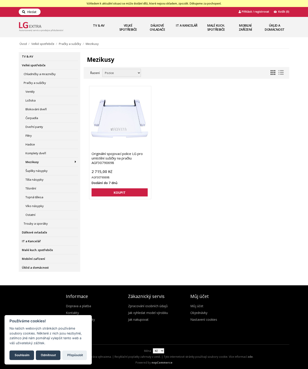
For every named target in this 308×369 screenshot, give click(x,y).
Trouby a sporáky (36, 223)
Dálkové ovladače (157, 27)
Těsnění (30, 188)
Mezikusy (32, 162)
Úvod (23, 44)
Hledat (31, 12)
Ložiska (30, 100)
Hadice (30, 144)
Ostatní (30, 215)
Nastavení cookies (203, 319)
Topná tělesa (34, 197)
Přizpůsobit (75, 355)
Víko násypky (34, 206)
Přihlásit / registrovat (255, 12)
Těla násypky (34, 180)
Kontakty (72, 313)
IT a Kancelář (187, 25)
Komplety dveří (35, 153)
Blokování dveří (36, 109)
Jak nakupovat (138, 319)
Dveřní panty (34, 127)
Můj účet (196, 306)
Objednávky (198, 313)
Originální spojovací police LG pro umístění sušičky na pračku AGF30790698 (117, 158)
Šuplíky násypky (36, 171)
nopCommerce (162, 362)
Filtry (28, 136)
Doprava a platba (78, 306)
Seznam (281, 72)
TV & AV (99, 25)
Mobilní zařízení (245, 27)
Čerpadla (31, 118)
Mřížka (273, 72)
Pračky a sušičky (70, 44)
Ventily (30, 92)
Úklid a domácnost (275, 27)
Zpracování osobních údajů (148, 306)
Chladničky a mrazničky (40, 74)
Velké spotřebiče (128, 27)
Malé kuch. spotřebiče (216, 27)
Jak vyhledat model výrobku (148, 313)
